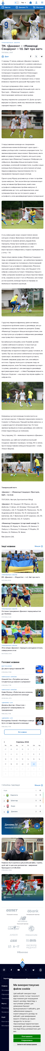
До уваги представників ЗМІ (13, 669)
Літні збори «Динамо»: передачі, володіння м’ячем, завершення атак (22, 649)
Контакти (5, 1021)
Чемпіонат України (9, 676)
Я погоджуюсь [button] (27, 1036)
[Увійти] (36, 2)
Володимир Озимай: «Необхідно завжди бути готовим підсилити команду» (18, 722)
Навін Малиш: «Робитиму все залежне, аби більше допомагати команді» (17, 693)
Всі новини (22, 732)
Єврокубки (6, 994)
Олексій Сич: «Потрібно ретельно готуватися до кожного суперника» (16, 680)
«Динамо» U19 (7, 702)
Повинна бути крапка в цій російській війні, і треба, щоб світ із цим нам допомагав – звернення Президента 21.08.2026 (22, 865)
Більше (37, 785)
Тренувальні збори (11, 42)
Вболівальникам (8, 1026)
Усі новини (6, 990)
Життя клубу (7, 666)
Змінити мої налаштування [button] (27, 1044)
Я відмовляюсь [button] (27, 1040)
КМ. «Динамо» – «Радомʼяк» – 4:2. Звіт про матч (21, 577)
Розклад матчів (8, 1008)
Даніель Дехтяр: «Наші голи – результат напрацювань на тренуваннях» (14, 707)
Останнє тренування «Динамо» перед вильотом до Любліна (21, 612)
